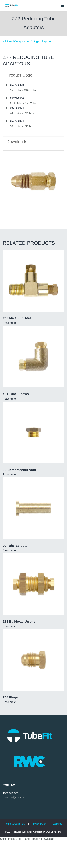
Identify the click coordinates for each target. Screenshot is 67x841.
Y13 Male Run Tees (17, 318)
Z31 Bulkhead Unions (19, 621)
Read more (9, 322)
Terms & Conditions (15, 823)
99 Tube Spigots (15, 545)
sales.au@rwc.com (14, 797)
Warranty (57, 823)
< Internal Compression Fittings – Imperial (27, 41)
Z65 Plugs (10, 697)
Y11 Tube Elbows (16, 394)
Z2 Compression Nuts (19, 470)
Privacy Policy (39, 823)
